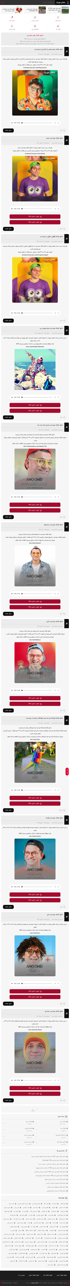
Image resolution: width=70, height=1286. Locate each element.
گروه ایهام (7, 1211)
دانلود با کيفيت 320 (33, 222)
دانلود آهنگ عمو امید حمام (54, 138)
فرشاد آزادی (12, 1250)
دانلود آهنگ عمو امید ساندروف (53, 525)
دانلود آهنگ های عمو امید (35, 35)
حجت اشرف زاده (17, 1219)
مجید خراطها (50, 1234)
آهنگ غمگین (28, 1128)
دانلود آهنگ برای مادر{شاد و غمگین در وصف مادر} (52, 1164)
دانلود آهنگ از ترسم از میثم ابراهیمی (56, 1191)
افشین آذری (45, 1208)
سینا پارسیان (41, 1246)
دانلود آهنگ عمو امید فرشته (54, 818)
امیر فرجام (54, 1211)
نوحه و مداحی (28, 1142)
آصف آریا (54, 1204)
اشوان (53, 1208)
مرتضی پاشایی (62, 1234)
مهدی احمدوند (62, 1230)
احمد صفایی (62, 1208)
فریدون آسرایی (23, 1250)
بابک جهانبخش (61, 1215)
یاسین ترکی (10, 1223)
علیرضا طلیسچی (61, 1257)
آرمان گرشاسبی (36, 1204)
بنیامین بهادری (40, 1215)
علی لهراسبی (32, 1253)
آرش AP (46, 1204)
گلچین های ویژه (61, 1142)
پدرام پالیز (22, 1215)
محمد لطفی (40, 1234)
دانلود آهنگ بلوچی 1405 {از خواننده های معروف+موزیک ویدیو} (49, 1157)
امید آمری (35, 1208)
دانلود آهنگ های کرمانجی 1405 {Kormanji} (54, 1160)
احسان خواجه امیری (23, 1204)
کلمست (43, 1250)
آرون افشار (63, 1204)
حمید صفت (63, 1223)
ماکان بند (37, 1238)
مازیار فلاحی (28, 1238)
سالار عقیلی (8, 1246)
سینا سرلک (63, 1246)
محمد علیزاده (29, 1234)
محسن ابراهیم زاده (49, 1238)
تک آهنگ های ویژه (61, 1135)
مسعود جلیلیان (41, 1230)
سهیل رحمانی (18, 1246)
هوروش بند (63, 1227)
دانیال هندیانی (37, 1223)
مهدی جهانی (13, 1227)
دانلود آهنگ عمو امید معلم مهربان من (51, 328)
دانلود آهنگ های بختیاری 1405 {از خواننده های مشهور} (51, 1168)
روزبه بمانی (50, 1265)
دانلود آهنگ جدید (62, 1275)
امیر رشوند (63, 1211)
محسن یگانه (19, 1234)
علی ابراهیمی (52, 1261)
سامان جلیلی (62, 1250)
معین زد (12, 1230)
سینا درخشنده (52, 1246)
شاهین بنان (52, 1242)
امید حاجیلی (26, 1208)
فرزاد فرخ (53, 1253)
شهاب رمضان (6, 1238)
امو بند (24, 1211)
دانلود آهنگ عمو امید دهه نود (54, 1011)
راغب (28, 1223)
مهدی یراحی (24, 1227)
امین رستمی (7, 1208)
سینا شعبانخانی (7, 1242)
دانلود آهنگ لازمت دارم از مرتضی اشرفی (55, 1179)
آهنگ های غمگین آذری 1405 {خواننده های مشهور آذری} (51, 1176)
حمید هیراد (6, 1219)
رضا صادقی (22, 1261)
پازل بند (30, 1215)
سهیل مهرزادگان (30, 1246)
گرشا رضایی (52, 1250)
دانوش (47, 1223)
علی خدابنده (18, 1257)
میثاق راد (51, 1230)
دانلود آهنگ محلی (34, 1275)
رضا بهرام (12, 1261)
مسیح (20, 1230)
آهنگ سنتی (29, 1122)
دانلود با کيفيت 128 (33, 217)
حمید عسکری (29, 1219)
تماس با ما (21, 1275)
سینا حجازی (18, 1242)
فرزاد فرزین (63, 1253)
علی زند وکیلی (29, 1257)
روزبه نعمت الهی (61, 1265)
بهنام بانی (51, 1215)
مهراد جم (33, 1227)
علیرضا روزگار (50, 1257)
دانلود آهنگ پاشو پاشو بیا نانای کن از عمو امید (48, 49)
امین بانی (16, 1208)
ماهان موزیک (60, 2)
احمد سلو (11, 1204)
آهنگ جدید (54, 54)
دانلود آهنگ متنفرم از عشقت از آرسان (56, 1183)
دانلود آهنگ (8, 130)
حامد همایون (40, 1219)
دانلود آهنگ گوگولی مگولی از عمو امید (51, 237)
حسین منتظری (51, 1219)
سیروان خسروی (29, 1242)
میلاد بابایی (43, 1227)
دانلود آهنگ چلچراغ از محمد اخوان (56, 1187)
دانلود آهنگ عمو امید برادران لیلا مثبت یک (50, 425)
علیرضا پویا (11, 1253)
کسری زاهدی (34, 1250)
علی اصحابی (62, 1261)
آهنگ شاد (63, 1128)
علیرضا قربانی (21, 1253)
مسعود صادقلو (29, 1230)
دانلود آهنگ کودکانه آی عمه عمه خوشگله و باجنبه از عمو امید (44, 718)
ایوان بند (16, 1211)
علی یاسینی (40, 1257)
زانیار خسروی (41, 1261)
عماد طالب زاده (43, 1253)
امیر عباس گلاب (34, 1211)
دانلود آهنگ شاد (47, 1275)
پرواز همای (13, 1215)
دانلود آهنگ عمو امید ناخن (54, 621)
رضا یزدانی (31, 1261)
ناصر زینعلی (53, 1227)
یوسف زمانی (20, 1223)
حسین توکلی (62, 1219)
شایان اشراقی (62, 1242)
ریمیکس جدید (28, 1135)
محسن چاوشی (62, 1238)
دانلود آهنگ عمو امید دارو (55, 915)
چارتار (54, 1223)
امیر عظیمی (44, 1211)
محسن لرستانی (8, 1234)
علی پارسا (9, 1257)
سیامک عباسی (41, 1242)
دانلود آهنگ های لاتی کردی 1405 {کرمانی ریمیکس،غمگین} (50, 1172)
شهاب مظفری (17, 1238)
